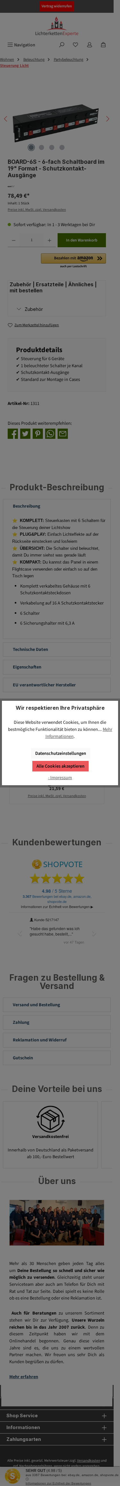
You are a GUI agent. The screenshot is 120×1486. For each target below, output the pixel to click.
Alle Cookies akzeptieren (60, 766)
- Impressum (60, 777)
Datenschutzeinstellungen (60, 753)
